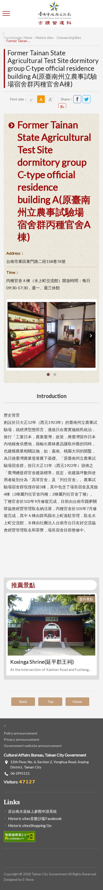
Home (28, 38)
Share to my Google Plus (62, 107)
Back (23, 701)
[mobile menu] (7, 13)
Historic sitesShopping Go (30, 825)
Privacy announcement (22, 739)
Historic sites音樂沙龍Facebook (35, 818)
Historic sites (44, 38)
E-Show (28, 880)
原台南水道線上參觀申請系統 (32, 811)
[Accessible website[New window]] (19, 836)
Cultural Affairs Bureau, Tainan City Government (54, 13)
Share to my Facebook (77, 99)
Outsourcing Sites (68, 38)
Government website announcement (33, 745)
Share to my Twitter (86, 99)
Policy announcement (21, 733)
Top (50, 701)
